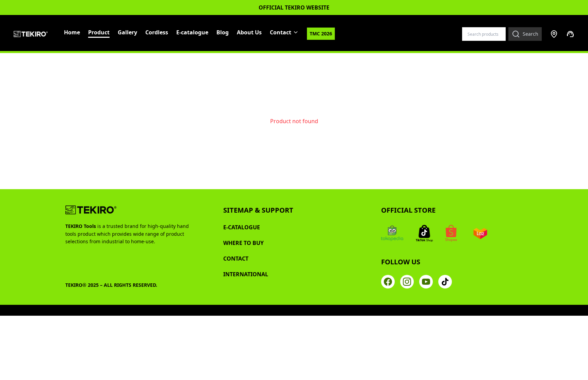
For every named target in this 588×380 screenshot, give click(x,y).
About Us (249, 32)
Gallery (127, 32)
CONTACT (235, 258)
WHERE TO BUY (243, 243)
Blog (222, 32)
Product (99, 32)
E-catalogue (192, 32)
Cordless (156, 32)
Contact (280, 32)
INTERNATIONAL (245, 274)
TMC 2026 (321, 33)
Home (72, 32)
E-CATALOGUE (241, 227)
